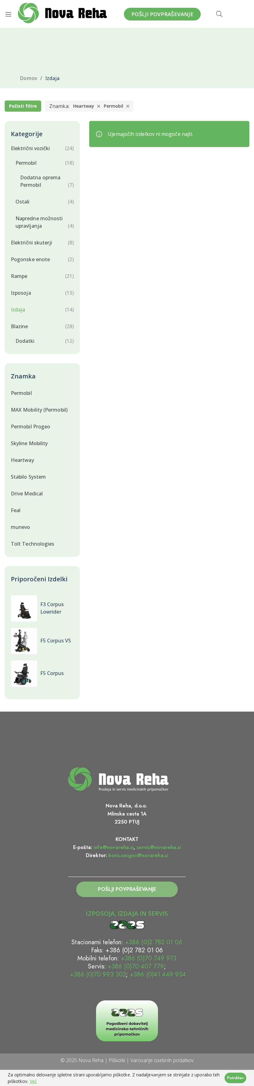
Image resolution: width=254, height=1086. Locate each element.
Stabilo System (28, 476)
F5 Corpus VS (55, 640)
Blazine (19, 326)
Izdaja (18, 309)
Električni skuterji (31, 242)
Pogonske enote (30, 259)
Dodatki (25, 340)
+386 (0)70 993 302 (97, 974)
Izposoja (21, 292)
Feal (15, 510)
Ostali (22, 201)
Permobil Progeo (30, 426)
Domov (28, 78)
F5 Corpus (52, 673)
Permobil (113, 106)
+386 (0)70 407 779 (136, 966)
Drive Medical (27, 493)
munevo (20, 527)
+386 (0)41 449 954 (158, 974)
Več (33, 1081)
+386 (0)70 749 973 (149, 958)
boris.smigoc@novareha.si (138, 855)
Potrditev (235, 1078)
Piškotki (117, 1060)
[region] (127, 1078)
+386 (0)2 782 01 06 (153, 942)
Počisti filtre (23, 106)
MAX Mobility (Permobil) (39, 409)
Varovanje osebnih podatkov (162, 1060)
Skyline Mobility (29, 443)
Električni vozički (30, 148)
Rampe (19, 276)
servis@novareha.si (159, 847)
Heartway (83, 106)
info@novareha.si (114, 847)
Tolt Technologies (32, 543)
